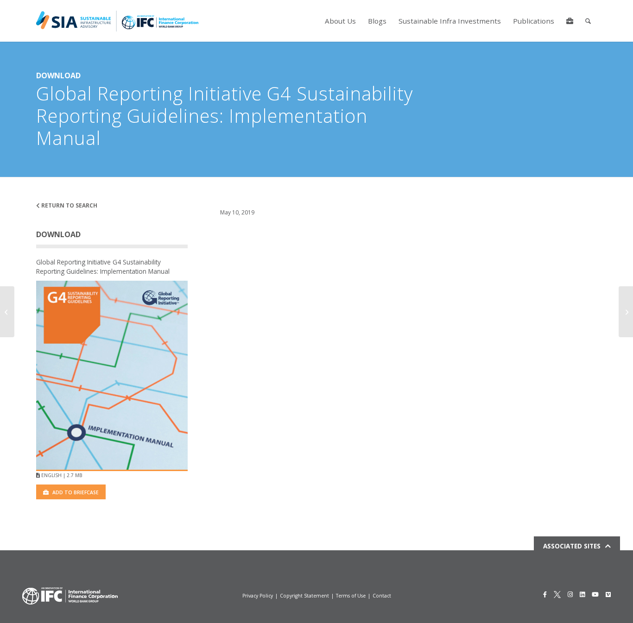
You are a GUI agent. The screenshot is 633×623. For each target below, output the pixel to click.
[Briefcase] (569, 21)
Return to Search (68, 205)
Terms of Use (351, 595)
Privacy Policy (257, 595)
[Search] (588, 21)
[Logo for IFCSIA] (117, 21)
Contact (382, 595)
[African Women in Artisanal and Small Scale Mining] (626, 311)
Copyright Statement (304, 595)
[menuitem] (340, 21)
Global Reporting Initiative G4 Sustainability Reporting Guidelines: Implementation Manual (103, 267)
